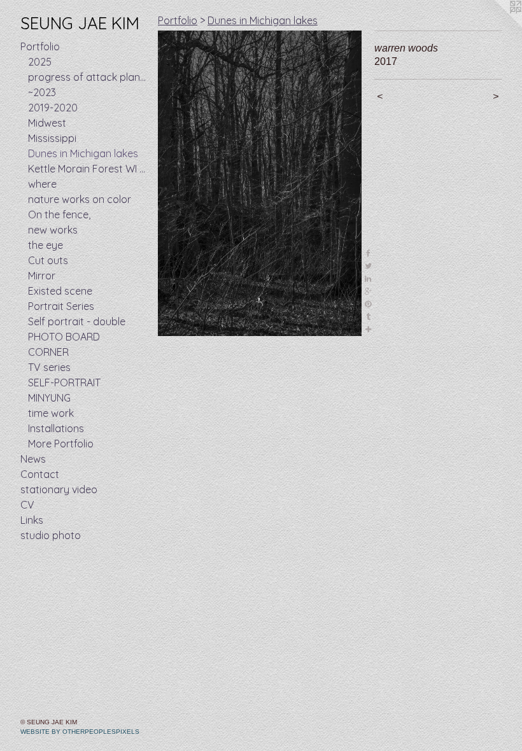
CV (27, 504)
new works (53, 229)
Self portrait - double (76, 321)
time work (51, 413)
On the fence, (59, 214)
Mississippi (52, 138)
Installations (56, 428)
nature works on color (79, 199)
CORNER (48, 352)
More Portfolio (61, 443)
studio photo (50, 535)
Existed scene (60, 290)
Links (31, 520)
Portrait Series (61, 306)
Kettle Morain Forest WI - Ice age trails (88, 168)
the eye (45, 245)
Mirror (41, 275)
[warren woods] (260, 183)
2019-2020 (53, 107)
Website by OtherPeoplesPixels (79, 731)
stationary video (58, 489)
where (42, 184)
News (33, 459)
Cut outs (48, 260)
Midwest (47, 122)
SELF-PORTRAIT (64, 382)
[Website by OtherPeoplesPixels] (496, 25)
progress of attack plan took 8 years (88, 77)
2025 (40, 61)
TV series (49, 367)
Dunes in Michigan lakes (83, 153)
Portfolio (40, 46)
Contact (39, 474)
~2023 (42, 92)
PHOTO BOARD (64, 336)
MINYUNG (49, 397)
